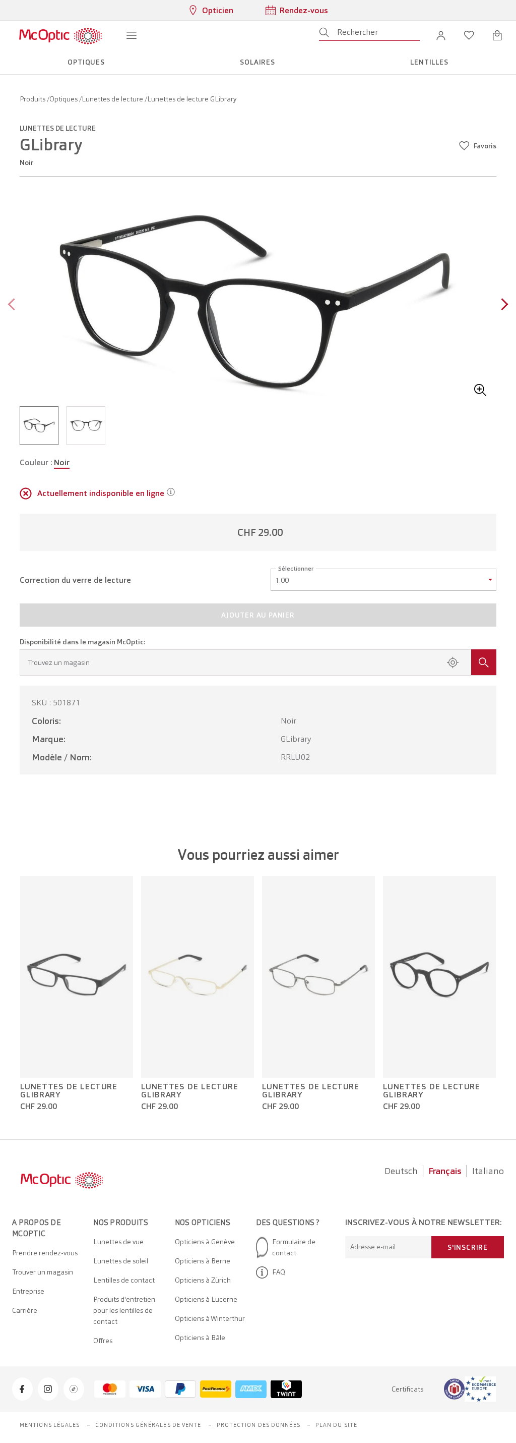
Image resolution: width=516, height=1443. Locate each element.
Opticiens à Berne (202, 1260)
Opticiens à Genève (205, 1241)
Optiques (64, 98)
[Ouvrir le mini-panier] (497, 35)
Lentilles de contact (124, 1280)
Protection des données (258, 1424)
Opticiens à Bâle (200, 1337)
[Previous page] (14, 305)
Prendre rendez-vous (45, 1252)
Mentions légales (50, 1424)
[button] (441, 35)
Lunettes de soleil (120, 1260)
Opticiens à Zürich (203, 1280)
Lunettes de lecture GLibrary (68, 1091)
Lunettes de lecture (113, 98)
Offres (102, 1340)
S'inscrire (467, 1247)
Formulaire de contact (293, 1247)
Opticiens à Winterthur (210, 1318)
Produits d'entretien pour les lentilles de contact (124, 1310)
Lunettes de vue (118, 1241)
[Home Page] (60, 35)
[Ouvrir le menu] (131, 35)
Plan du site (336, 1424)
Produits (33, 98)
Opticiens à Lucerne (206, 1299)
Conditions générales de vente (148, 1424)
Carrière (24, 1310)
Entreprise (28, 1291)
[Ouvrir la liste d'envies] (469, 35)
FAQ (278, 1271)
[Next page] (502, 305)
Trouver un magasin (42, 1271)
